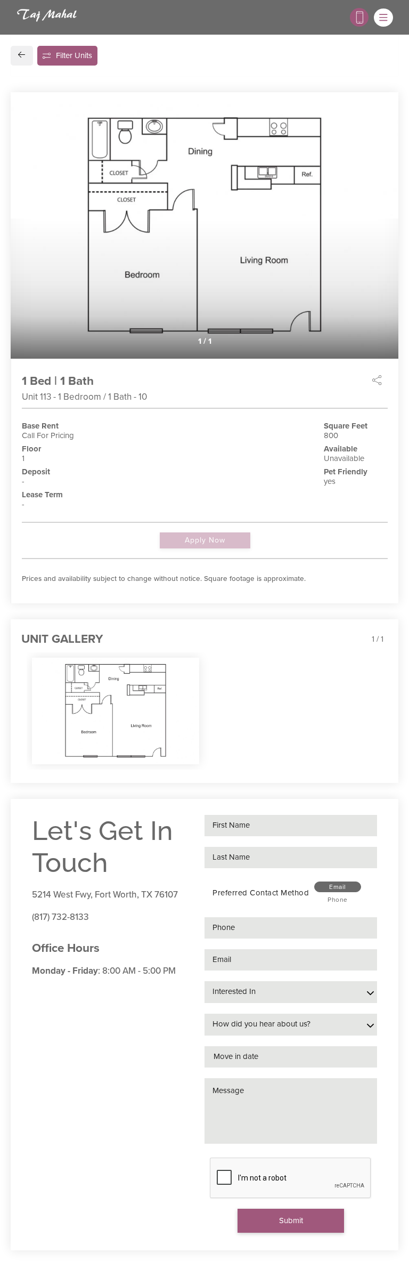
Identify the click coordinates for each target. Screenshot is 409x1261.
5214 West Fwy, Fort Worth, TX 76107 (105, 894)
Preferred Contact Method (260, 893)
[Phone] (359, 17)
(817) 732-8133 (60, 917)
